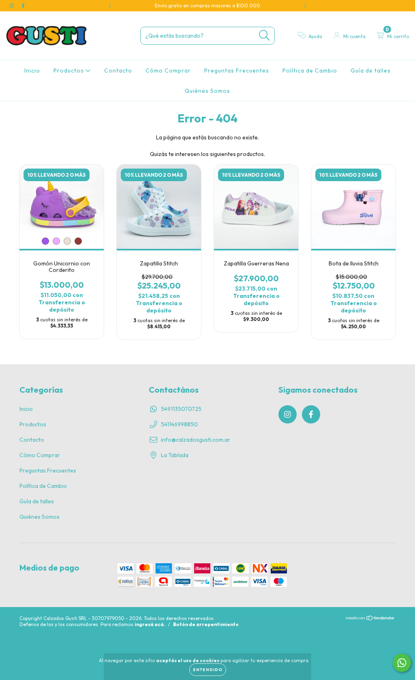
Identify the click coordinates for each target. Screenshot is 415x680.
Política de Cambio (309, 70)
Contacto (118, 70)
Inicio (32, 70)
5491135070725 (181, 409)
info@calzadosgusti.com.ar (195, 439)
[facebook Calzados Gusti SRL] (23, 5)
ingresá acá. (150, 624)
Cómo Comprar (168, 70)
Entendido (207, 669)
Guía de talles (371, 70)
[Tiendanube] (370, 619)
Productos (69, 70)
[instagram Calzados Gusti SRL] (12, 5)
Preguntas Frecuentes (236, 70)
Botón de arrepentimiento (206, 624)
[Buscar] (264, 35)
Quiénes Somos (207, 90)
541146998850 (179, 424)
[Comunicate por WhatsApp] (402, 663)
